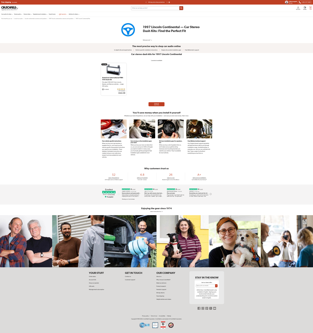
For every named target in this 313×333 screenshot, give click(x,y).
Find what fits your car (6, 18)
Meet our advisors (161, 283)
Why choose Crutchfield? (163, 279)
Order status (92, 276)
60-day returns (156, 2)
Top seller (104, 64)
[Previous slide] (146, 2)
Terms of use (154, 316)
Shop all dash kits (156, 104)
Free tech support (161, 289)
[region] (156, 241)
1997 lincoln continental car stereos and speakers (61, 18)
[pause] (169, 2)
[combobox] (157, 8)
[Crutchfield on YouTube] (214, 308)
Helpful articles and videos (163, 299)
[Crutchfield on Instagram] (203, 308)
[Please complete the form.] (216, 285)
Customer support (130, 279)
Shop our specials (94, 283)
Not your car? (147, 40)
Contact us (128, 276)
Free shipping (9, 2)
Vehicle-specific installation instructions (146, 50)
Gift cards (91, 286)
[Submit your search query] (181, 8)
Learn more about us (156, 211)
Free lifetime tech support (192, 50)
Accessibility (162, 316)
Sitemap (169, 316)
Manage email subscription (96, 289)
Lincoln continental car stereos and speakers (36, 18)
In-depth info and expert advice (123, 50)
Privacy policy (145, 316)
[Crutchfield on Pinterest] (206, 308)
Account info (92, 279)
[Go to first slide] (167, 2)
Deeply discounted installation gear (171, 50)
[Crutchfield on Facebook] (199, 308)
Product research (161, 286)
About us (158, 276)
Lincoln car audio (18, 18)
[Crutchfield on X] (210, 308)
